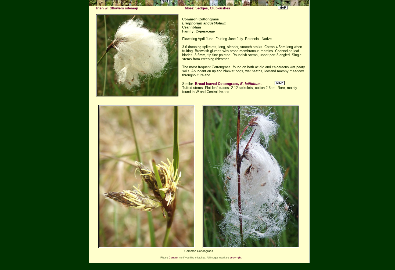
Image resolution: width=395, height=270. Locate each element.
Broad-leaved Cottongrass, (228, 84)
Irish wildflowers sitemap (117, 8)
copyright (236, 257)
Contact (173, 257)
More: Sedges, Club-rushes (207, 8)
